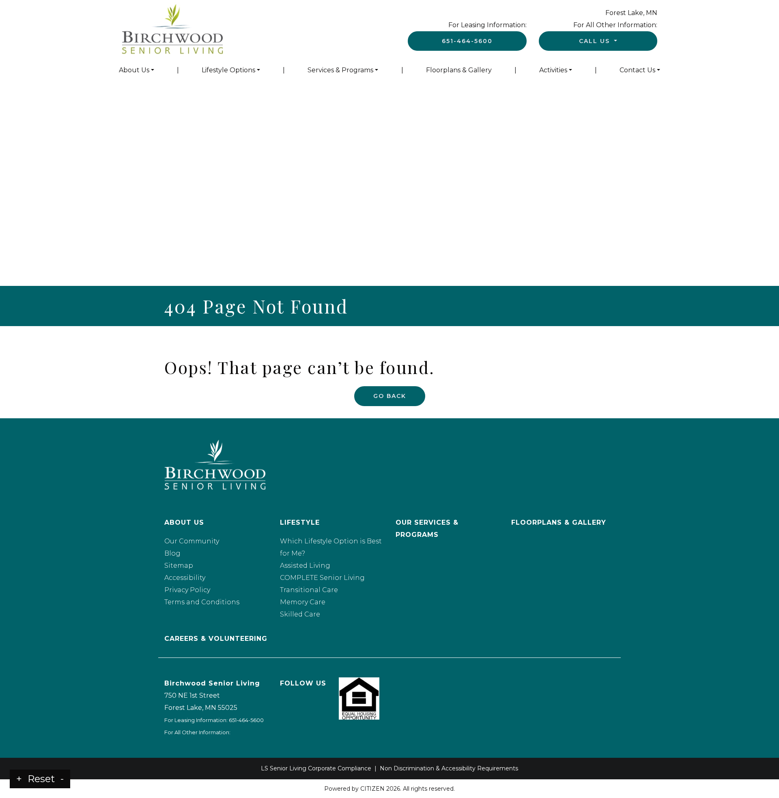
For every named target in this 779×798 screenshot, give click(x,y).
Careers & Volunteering (215, 638)
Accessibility (184, 578)
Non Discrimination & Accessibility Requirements (449, 768)
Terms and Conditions (201, 602)
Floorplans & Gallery (459, 70)
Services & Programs (340, 70)
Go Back (389, 396)
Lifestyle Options (228, 70)
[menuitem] (136, 70)
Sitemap (178, 565)
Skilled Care (300, 614)
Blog (172, 553)
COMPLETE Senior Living (322, 578)
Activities (553, 70)
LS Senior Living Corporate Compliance (316, 768)
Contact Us (637, 70)
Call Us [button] (595, 41)
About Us (134, 70)
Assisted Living (305, 565)
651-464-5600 (467, 41)
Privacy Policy (187, 590)
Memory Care (302, 602)
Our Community (191, 541)
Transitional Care (309, 590)
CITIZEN (372, 788)
